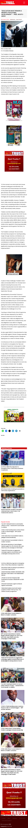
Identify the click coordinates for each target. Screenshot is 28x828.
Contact (3, 818)
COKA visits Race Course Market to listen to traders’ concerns (11, 614)
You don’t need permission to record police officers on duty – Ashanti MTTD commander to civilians (12, 525)
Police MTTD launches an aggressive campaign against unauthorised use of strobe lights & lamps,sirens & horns (11, 552)
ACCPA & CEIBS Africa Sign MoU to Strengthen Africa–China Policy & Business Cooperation (12, 468)
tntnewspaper (5, 824)
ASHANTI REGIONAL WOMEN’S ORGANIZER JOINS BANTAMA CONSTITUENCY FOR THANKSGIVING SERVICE (11, 511)
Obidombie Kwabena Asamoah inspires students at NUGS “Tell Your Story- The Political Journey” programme (11, 589)
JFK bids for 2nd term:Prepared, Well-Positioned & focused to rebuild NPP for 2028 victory (12, 579)
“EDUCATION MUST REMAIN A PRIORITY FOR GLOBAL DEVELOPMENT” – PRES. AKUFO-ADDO (12, 13)
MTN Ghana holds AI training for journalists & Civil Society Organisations (12, 489)
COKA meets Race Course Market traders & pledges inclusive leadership (12, 729)
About (9, 818)
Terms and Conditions (6, 820)
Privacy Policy (22, 818)
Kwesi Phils (9, 826)
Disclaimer (15, 818)
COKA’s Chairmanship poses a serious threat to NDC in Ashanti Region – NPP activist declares (12, 531)
